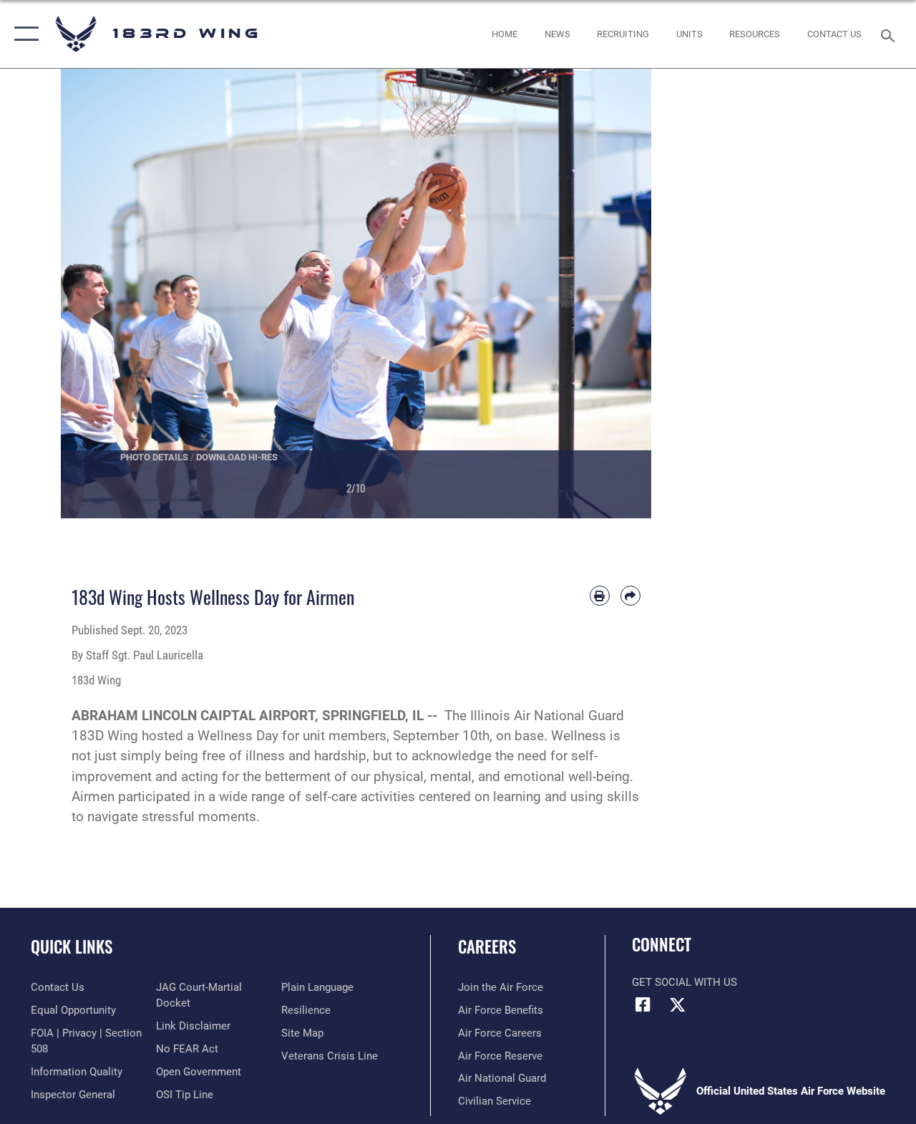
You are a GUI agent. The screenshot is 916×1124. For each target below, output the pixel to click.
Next (622, 293)
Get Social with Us (684, 982)
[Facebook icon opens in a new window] (642, 1004)
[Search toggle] (890, 34)
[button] (23, 34)
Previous (90, 293)
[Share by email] (630, 596)
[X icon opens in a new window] (677, 1004)
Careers (487, 947)
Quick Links (71, 947)
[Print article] (600, 596)
